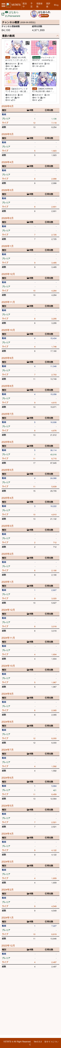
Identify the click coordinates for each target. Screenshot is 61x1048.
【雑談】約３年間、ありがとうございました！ (16, 58)
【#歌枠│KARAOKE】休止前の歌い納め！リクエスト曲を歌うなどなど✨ (43, 89)
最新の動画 (8, 35)
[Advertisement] (30, 1002)
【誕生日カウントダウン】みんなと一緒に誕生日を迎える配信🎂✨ (16, 89)
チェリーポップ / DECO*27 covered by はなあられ (43, 58)
